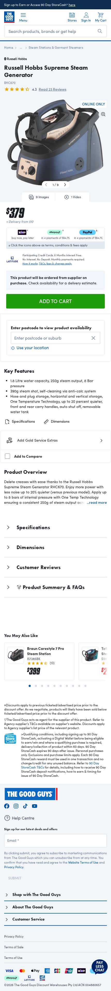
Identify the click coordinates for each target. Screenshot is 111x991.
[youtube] (34, 805)
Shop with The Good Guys (36, 894)
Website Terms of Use (83, 862)
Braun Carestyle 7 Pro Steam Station (45, 651)
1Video (76, 197)
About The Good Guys (32, 906)
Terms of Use (13, 958)
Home (8, 47)
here (72, 5)
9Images (42, 197)
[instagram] (16, 805)
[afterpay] (11, 977)
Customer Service (28, 919)
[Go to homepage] (9, 17)
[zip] (81, 970)
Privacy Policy (13, 867)
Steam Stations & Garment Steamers (56, 47)
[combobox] (55, 338)
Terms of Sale (13, 947)
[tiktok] (25, 805)
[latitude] (29, 977)
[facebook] (6, 805)
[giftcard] (42, 977)
